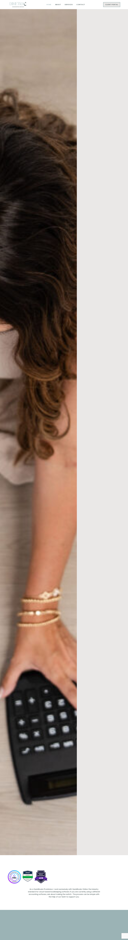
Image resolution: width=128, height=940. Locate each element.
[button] (10, 877)
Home (48, 4)
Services (69, 4)
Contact (80, 4)
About (58, 4)
